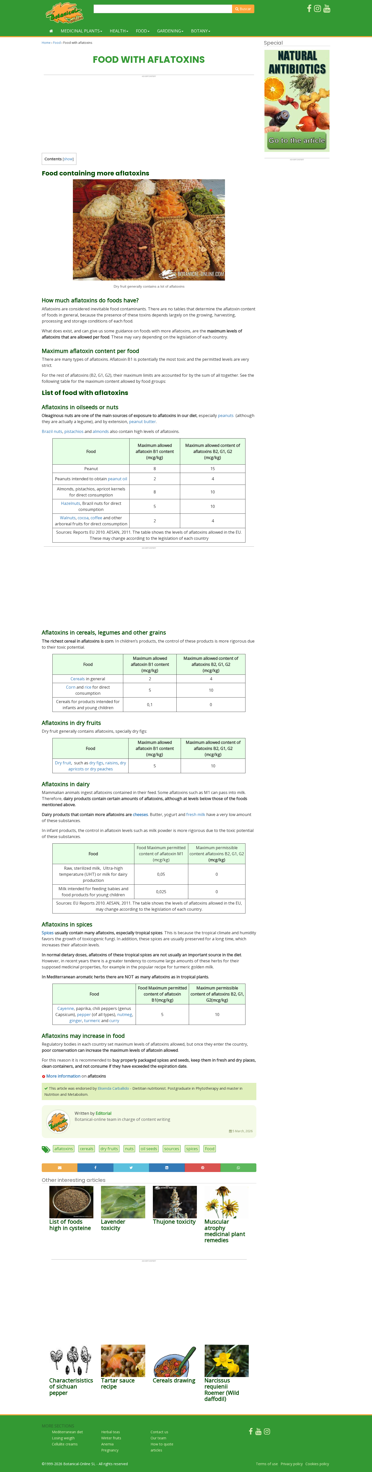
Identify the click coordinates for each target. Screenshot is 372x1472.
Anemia (107, 1444)
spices (192, 1148)
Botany (199, 31)
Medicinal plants (80, 31)
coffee (96, 518)
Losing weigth (63, 1438)
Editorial (103, 1113)
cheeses (140, 814)
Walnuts (68, 518)
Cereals (78, 679)
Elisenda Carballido (113, 1088)
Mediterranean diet (67, 1431)
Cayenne (65, 1008)
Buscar (245, 8)
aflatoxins (63, 1148)
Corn (70, 687)
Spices (48, 933)
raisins (111, 763)
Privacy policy (292, 1463)
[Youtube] (258, 1432)
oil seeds (149, 1148)
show (68, 158)
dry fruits (109, 1148)
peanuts (226, 415)
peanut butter (142, 421)
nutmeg (124, 1014)
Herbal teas (110, 1431)
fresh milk (195, 814)
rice (88, 687)
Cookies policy (317, 1463)
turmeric (92, 1020)
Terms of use (267, 1463)
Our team (158, 1438)
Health (118, 31)
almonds (101, 431)
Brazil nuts (52, 431)
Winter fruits (111, 1438)
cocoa (83, 518)
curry (114, 1020)
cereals (86, 1148)
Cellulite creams (65, 1444)
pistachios (74, 431)
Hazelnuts (70, 503)
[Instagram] (267, 1432)
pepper (84, 1014)
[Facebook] (251, 1432)
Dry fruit (63, 763)
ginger (75, 1020)
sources (171, 1148)
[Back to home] (51, 31)
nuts (129, 1148)
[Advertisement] (149, 112)
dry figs (96, 763)
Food (141, 31)
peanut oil (117, 479)
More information (63, 1076)
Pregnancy (109, 1450)
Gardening (169, 31)
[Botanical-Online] (66, 13)
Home (46, 43)
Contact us (159, 1431)
